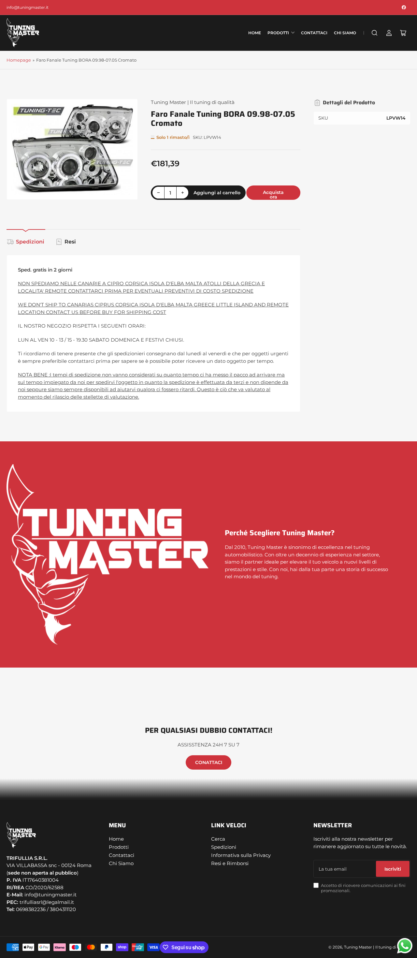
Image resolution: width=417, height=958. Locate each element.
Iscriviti (392, 869)
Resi (70, 242)
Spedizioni (30, 242)
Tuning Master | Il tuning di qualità (193, 102)
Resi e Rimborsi (230, 863)
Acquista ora (273, 194)
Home (254, 32)
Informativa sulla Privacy (241, 855)
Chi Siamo (345, 32)
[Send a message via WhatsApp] (405, 946)
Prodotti (278, 32)
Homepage (19, 60)
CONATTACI (208, 762)
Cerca (218, 839)
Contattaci (314, 32)
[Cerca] (374, 33)
